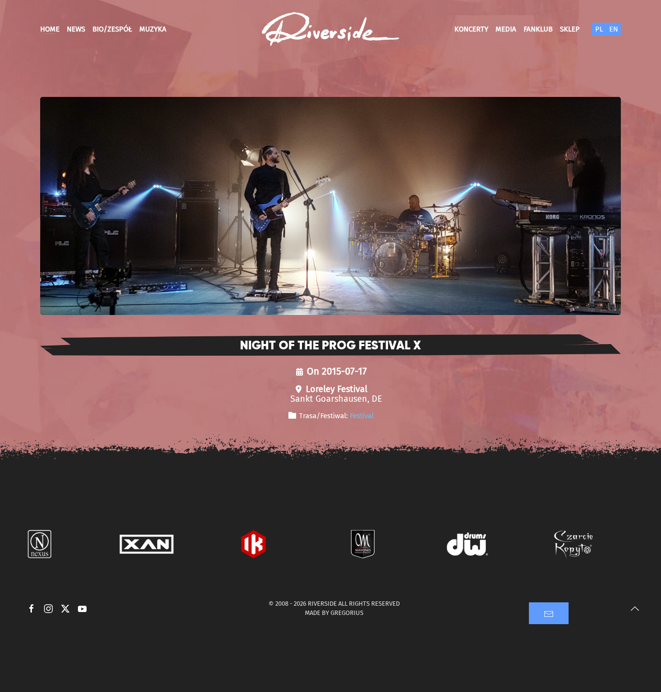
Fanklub (538, 29)
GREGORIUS (346, 612)
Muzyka (152, 29)
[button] (635, 608)
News (76, 29)
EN (613, 29)
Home (50, 29)
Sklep (570, 29)
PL (599, 29)
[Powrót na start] (330, 29)
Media (506, 29)
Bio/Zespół (112, 29)
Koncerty (471, 29)
